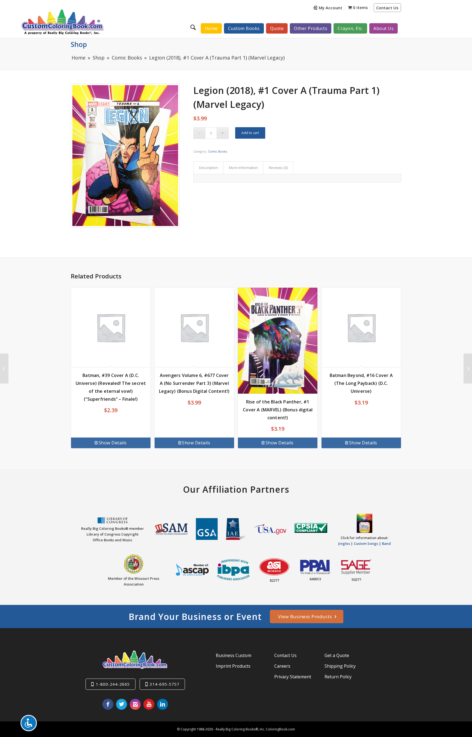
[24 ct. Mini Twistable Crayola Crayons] (4, 368)
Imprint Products (233, 666)
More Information (243, 167)
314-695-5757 (164, 684)
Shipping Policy (340, 666)
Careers (282, 666)
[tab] (208, 167)
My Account (330, 7)
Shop (79, 44)
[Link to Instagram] (135, 704)
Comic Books (217, 151)
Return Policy (338, 677)
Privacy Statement (292, 677)
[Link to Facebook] (107, 704)
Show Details (113, 443)
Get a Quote (336, 655)
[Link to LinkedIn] (162, 704)
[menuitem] (328, 8)
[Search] (193, 27)
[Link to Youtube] (148, 704)
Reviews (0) (278, 167)
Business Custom (233, 655)
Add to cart (250, 132)
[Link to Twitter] (121, 704)
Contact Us (387, 7)
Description (208, 167)
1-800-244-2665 (113, 684)
